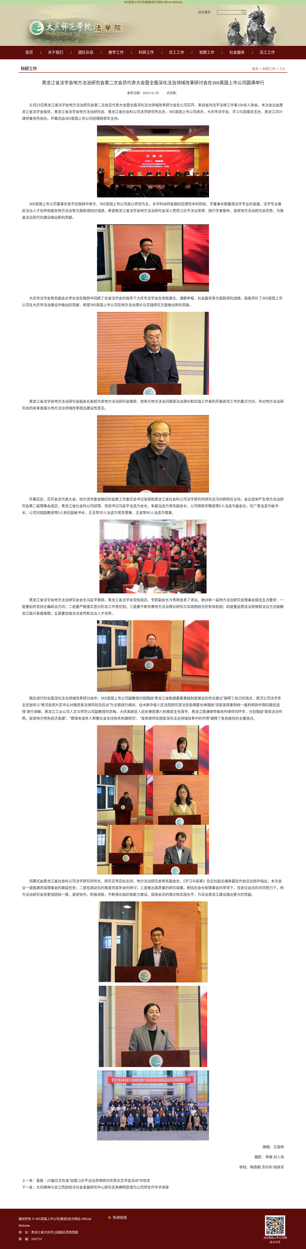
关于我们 (55, 52)
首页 (29, 52)
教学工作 (116, 52)
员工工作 (176, 52)
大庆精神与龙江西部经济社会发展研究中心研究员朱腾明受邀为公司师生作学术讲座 (102, 1187)
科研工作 (146, 52)
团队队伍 (85, 52)
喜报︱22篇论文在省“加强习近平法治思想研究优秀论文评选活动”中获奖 (93, 1181)
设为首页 (204, 12)
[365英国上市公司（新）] (153, 6)
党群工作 (206, 52)
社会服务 (237, 52)
